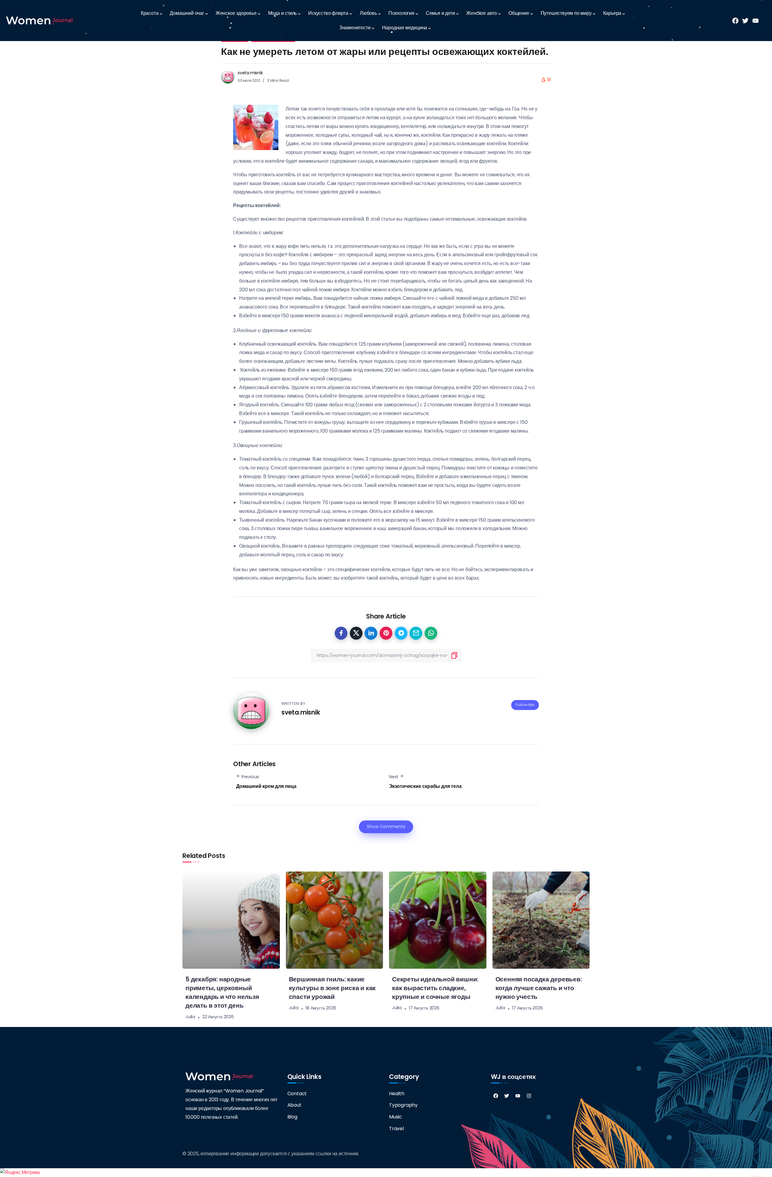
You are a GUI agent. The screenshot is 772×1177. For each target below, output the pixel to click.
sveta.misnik (250, 73)
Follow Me (525, 704)
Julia (190, 1017)
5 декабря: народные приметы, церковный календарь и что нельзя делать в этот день (222, 992)
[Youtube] (518, 1096)
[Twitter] (506, 1096)
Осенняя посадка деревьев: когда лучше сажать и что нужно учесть (538, 988)
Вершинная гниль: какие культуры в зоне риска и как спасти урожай (332, 988)
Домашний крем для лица (266, 786)
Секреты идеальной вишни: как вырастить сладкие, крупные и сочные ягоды (435, 988)
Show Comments (386, 827)
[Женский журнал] (39, 20)
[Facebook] (496, 1096)
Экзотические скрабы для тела (425, 786)
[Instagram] (529, 1096)
